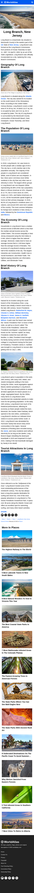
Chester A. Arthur (7, 313)
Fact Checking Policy (7, 866)
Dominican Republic (25, 212)
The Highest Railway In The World (16, 550)
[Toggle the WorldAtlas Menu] (2, 2)
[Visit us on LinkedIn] (16, 878)
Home (2, 852)
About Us (3, 863)
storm (6, 431)
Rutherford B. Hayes (24, 310)
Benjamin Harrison (8, 318)
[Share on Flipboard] (2, 515)
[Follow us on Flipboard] (2, 878)
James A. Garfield (21, 315)
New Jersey (14, 45)
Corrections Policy (6, 869)
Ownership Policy (6, 872)
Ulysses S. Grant (7, 315)
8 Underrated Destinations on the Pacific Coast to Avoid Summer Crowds (16, 756)
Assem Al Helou (5, 521)
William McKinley (22, 313)
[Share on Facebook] (5, 515)
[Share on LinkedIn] (16, 515)
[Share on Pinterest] (12, 515)
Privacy (3, 857)
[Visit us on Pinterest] (13, 878)
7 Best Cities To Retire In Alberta (16, 831)
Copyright (3, 860)
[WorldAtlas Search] (32, 2)
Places (21, 521)
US (2, 45)
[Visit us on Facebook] (6, 878)
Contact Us (4, 854)
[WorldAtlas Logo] (11, 2)
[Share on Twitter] (9, 515)
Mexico (7, 215)
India (3, 212)
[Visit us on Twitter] (9, 878)
